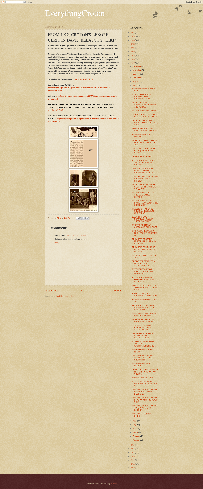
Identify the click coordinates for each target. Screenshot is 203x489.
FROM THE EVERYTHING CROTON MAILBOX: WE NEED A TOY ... (143, 307)
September (137, 78)
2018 (133, 59)
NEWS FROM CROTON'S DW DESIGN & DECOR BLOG (144, 315)
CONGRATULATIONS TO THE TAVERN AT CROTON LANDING (144, 408)
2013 (133, 456)
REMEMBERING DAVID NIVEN (145, 111)
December (137, 66)
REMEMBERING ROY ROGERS (141, 365)
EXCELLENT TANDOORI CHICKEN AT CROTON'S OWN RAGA (143, 271)
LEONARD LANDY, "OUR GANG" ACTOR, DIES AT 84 (144, 130)
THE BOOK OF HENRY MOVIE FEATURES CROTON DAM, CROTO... (145, 372)
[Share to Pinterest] (88, 218)
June (135, 421)
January (136, 440)
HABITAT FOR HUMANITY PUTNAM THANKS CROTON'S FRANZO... (143, 96)
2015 (133, 449)
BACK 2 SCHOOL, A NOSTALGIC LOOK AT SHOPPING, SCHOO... (142, 219)
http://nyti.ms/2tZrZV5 (83, 79)
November (137, 70)
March (135, 432)
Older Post (116, 290)
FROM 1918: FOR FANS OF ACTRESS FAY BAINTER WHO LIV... (143, 249)
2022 (133, 44)
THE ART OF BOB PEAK (142, 157)
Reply (56, 243)
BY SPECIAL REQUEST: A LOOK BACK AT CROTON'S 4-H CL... (144, 233)
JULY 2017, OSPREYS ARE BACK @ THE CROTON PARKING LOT (143, 151)
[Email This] (77, 218)
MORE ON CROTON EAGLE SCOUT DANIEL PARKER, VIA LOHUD (144, 187)
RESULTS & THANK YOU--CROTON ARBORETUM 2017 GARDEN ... (143, 211)
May (135, 425)
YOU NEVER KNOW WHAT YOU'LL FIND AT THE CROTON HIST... (143, 358)
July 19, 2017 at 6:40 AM (76, 235)
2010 (133, 468)
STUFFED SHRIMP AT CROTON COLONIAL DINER (144, 226)
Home (84, 290)
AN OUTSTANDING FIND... (143, 378)
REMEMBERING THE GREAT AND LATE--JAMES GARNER (144, 195)
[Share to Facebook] (85, 218)
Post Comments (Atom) (65, 296)
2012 (133, 460)
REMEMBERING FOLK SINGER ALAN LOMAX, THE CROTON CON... (145, 203)
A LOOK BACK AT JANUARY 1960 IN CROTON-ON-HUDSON (144, 162)
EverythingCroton (75, 12)
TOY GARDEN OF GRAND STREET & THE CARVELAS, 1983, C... (143, 335)
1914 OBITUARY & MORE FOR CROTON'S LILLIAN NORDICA (145, 179)
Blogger (114, 484)
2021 (133, 48)
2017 (133, 63)
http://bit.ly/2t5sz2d (56, 110)
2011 (133, 464)
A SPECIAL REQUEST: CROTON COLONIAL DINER (144, 295)
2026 (133, 33)
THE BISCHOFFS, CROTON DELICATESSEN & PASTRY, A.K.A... (145, 122)
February (136, 436)
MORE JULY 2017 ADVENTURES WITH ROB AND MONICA (144, 105)
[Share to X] (82, 218)
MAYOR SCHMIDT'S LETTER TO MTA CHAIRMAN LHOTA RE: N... (144, 287)
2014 (133, 452)
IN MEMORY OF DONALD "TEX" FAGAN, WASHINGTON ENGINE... (144, 344)
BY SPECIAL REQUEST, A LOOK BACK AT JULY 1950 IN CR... (144, 383)
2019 (133, 55)
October (136, 74)
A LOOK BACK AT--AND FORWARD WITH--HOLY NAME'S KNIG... (143, 279)
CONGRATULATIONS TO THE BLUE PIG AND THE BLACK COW (144, 400)
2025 (133, 36)
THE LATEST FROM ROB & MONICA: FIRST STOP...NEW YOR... (143, 263)
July (135, 85)
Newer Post (51, 290)
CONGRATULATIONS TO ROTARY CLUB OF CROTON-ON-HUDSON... (143, 170)
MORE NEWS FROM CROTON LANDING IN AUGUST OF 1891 (144, 142)
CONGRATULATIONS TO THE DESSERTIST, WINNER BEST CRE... (144, 392)
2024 (133, 40)
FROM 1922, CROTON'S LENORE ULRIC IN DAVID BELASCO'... (144, 241)
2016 (133, 445)
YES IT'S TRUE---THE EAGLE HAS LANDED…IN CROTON (144, 115)
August (136, 82)
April (135, 429)
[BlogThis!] (80, 218)
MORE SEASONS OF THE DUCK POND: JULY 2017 (143, 320)
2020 (133, 52)
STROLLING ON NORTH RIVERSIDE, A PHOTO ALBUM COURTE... (142, 327)
